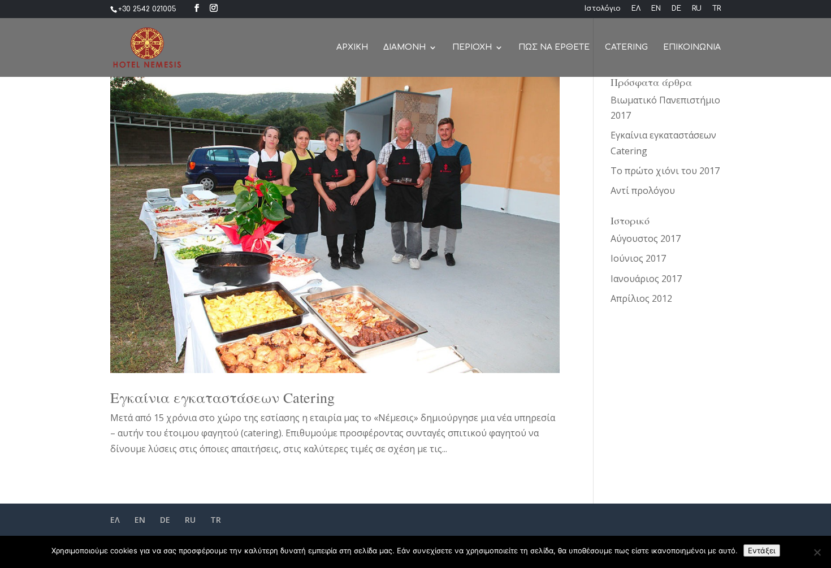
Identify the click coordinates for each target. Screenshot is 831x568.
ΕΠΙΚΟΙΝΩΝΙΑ (692, 47)
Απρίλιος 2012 (641, 298)
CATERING (626, 47)
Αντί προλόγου (643, 190)
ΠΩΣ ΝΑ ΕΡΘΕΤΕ (554, 47)
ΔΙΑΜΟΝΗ (404, 47)
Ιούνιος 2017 (638, 258)
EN (656, 8)
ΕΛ (635, 8)
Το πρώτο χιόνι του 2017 (665, 170)
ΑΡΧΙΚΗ (352, 47)
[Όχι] (817, 552)
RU (697, 8)
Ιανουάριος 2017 (646, 278)
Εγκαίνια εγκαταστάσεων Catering (222, 397)
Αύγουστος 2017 (646, 238)
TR (716, 8)
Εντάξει (762, 550)
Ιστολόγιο (603, 8)
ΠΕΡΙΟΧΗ (472, 47)
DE (676, 8)
